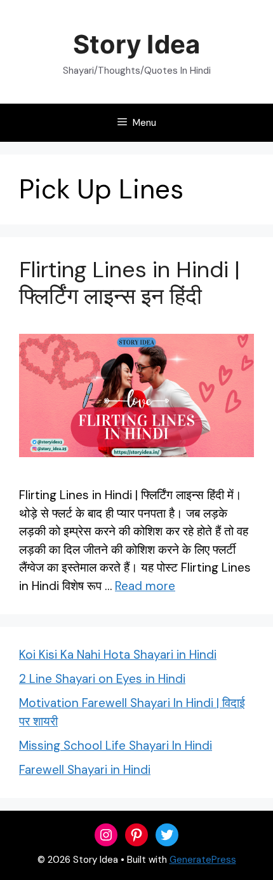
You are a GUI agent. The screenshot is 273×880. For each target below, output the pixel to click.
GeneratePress (203, 859)
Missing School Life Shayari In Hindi (115, 745)
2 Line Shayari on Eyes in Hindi (102, 679)
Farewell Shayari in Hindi (84, 770)
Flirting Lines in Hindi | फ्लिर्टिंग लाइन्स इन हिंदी (129, 283)
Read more (145, 586)
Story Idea (136, 44)
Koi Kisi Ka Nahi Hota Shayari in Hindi (117, 655)
